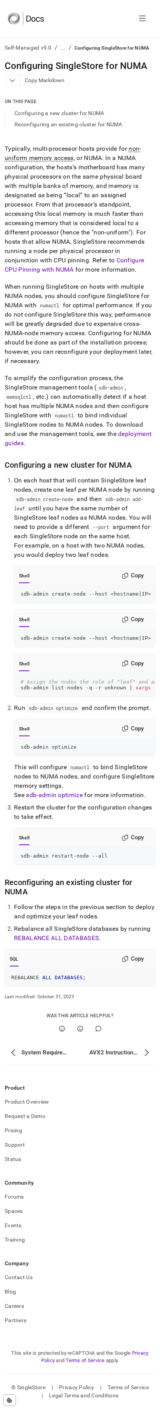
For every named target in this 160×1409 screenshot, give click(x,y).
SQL (14, 959)
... (63, 48)
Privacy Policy (76, 1387)
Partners (15, 1320)
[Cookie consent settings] (9, 1400)
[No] (80, 1028)
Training (15, 1240)
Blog (10, 1291)
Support (15, 1145)
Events (13, 1225)
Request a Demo (25, 1116)
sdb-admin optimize (54, 795)
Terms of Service (85, 1360)
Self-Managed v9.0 (28, 48)
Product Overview (27, 1102)
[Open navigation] (142, 18)
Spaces (14, 1211)
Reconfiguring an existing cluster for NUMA (68, 124)
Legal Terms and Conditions (83, 1395)
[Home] (26, 18)
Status (13, 1159)
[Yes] (62, 1028)
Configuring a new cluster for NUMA (59, 113)
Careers (14, 1306)
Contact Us (19, 1277)
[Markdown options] (12, 80)
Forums (14, 1197)
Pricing (13, 1130)
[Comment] (98, 1028)
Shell (24, 576)
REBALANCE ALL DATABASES (56, 938)
